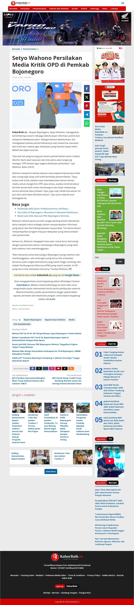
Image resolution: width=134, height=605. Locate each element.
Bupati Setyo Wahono (55, 319)
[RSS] (71, 368)
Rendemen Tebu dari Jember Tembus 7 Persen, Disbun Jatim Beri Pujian (34, 423)
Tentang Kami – (27, 575)
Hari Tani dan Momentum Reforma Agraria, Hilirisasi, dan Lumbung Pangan (109, 541)
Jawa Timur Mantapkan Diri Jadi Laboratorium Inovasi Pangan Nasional (108, 492)
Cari (97, 257)
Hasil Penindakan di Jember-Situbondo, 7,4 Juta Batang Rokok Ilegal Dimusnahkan (51, 423)
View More (51, 471)
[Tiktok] (65, 368)
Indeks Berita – (109, 575)
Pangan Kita (85, 592)
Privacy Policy (93, 575)
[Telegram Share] (87, 114)
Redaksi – (41, 575)
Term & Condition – (77, 575)
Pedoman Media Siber (56, 575)
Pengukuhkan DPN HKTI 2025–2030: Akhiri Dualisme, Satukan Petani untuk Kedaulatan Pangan (109, 504)
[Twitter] (39, 368)
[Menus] (123, 3)
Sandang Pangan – (70, 592)
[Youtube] (58, 368)
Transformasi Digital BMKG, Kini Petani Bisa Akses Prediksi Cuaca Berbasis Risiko (109, 517)
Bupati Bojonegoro (32, 319)
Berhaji (46, 592)
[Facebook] (32, 368)
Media (72, 319)
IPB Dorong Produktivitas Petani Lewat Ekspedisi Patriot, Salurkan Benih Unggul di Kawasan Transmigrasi (109, 529)
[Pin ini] (87, 106)
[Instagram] (52, 368)
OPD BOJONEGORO (21, 324)
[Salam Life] (45, 368)
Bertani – (56, 592)
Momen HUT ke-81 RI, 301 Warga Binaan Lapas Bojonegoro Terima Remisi (46, 333)
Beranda (14, 575)
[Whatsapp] (87, 123)
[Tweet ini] (87, 97)
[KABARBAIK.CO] (20, 3)
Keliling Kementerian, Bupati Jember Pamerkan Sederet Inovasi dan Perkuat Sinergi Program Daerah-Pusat (18, 429)
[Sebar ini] (87, 88)
